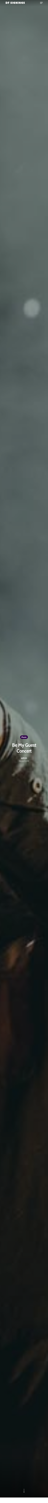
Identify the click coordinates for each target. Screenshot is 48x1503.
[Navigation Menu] (41, 3)
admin (24, 758)
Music (24, 737)
